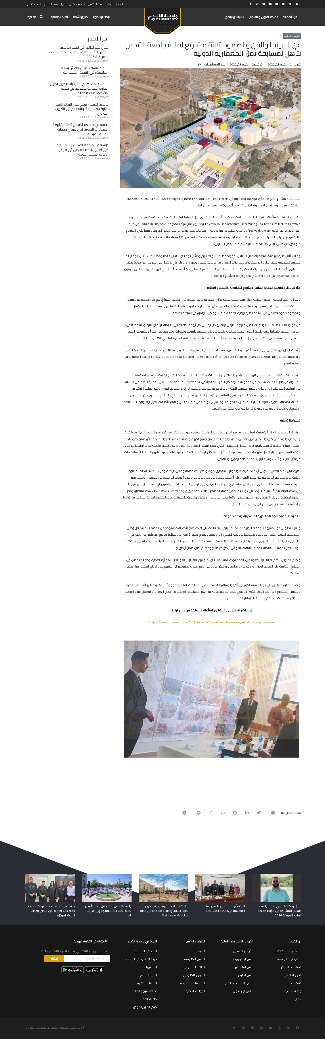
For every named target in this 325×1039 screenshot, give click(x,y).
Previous (306, 689)
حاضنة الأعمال (148, 999)
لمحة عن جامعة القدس (287, 951)
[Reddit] (263, 4)
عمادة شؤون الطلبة (145, 991)
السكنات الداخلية (147, 983)
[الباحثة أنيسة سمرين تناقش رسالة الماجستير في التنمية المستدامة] (220, 876)
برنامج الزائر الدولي (242, 991)
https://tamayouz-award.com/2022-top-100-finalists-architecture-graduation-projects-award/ (212, 622)
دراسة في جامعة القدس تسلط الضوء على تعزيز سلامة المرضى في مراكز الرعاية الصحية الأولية (82, 150)
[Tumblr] (250, 4)
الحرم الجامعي (292, 975)
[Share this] (271, 813)
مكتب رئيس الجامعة (289, 959)
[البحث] (41, 17)
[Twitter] (290, 4)
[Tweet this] (259, 813)
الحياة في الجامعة (146, 951)
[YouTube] (277, 4)
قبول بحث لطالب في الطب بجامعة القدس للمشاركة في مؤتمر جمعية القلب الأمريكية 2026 (79, 52)
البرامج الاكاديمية (194, 959)
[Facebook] (297, 4)
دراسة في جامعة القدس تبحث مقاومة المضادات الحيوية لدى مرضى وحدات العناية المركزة (81, 129)
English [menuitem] (30, 16)
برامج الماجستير (244, 967)
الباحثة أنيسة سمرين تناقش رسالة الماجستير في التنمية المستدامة (85, 70)
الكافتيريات (150, 967)
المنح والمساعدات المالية (238, 983)
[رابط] (162, 19)
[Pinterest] (257, 4)
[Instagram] (283, 4)
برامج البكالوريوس (242, 959)
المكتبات (296, 983)
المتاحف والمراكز (291, 967)
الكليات (201, 951)
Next (117, 689)
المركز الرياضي (148, 975)
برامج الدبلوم (245, 975)
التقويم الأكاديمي (194, 975)
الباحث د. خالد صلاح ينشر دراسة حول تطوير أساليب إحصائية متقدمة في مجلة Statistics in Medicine (79, 88)
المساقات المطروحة (192, 983)
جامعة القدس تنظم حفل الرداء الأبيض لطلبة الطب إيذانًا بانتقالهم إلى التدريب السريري (81, 109)
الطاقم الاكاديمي (194, 967)
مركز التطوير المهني (145, 1007)
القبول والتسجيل (243, 951)
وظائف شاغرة (293, 991)
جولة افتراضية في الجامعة (141, 959)
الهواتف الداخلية (195, 991)
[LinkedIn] (270, 4)
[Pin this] (235, 813)
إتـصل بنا (296, 999)
